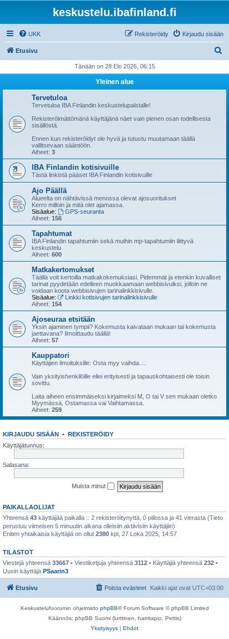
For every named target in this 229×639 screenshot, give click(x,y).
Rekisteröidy (90, 434)
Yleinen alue (115, 82)
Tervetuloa (49, 98)
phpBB (109, 608)
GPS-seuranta (84, 211)
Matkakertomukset (63, 270)
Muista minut (89, 486)
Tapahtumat (52, 233)
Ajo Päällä (49, 190)
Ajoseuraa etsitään (63, 319)
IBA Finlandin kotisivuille (75, 167)
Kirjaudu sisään (31, 434)
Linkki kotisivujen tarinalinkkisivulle (111, 297)
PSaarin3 (55, 571)
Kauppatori (50, 355)
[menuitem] (29, 34)
